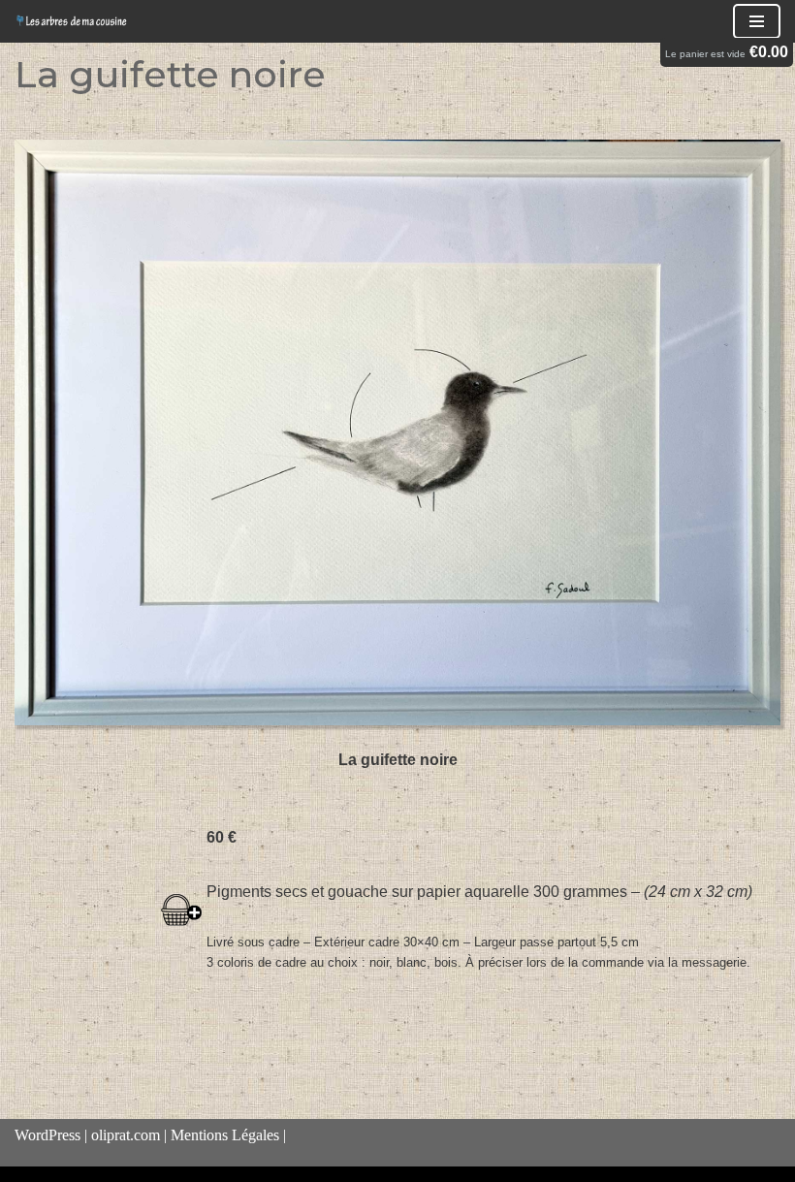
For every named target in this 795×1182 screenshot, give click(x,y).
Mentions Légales (225, 1135)
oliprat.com (125, 1135)
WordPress (47, 1135)
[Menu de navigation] (756, 21)
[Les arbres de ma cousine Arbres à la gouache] (73, 21)
